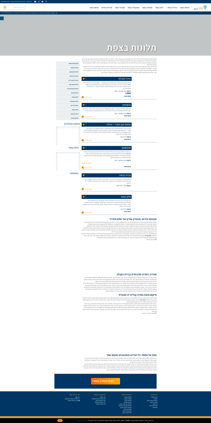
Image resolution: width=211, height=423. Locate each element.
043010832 (127, 116)
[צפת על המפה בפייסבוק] (46, 1)
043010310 (127, 139)
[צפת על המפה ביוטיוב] (42, 1)
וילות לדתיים (74, 106)
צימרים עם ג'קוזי (73, 85)
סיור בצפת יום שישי (100, 402)
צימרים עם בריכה (73, 80)
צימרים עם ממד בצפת (125, 404)
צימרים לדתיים (74, 76)
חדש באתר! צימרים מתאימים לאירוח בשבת (32, 13)
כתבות (155, 399)
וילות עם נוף (74, 93)
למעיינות (143, 300)
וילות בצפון (75, 97)
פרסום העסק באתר (152, 401)
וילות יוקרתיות (74, 101)
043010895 (127, 96)
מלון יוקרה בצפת (126, 413)
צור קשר (29, 2)
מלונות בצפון (74, 118)
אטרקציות (148, 236)
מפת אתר (154, 407)
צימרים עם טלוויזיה (72, 89)
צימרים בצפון (74, 114)
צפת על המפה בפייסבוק (71, 399)
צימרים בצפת (172, 8)
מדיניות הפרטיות (83, 420)
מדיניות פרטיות (153, 406)
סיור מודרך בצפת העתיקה (99, 399)
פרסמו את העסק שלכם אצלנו (53, 13)
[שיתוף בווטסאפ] (38, 1)
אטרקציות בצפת (133, 8)
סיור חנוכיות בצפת (101, 401)
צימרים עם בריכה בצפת (125, 406)
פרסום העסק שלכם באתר (18, 2)
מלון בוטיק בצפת (73, 64)
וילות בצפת (159, 8)
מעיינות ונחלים (107, 8)
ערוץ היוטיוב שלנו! (73, 401)
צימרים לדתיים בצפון (125, 407)
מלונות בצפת (184, 8)
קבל (60, 421)
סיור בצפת (103, 397)
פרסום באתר (94, 8)
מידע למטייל (154, 397)
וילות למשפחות (73, 72)
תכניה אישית (5, 2)
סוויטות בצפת (127, 402)
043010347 (127, 212)
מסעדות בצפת (147, 8)
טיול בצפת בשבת (101, 404)
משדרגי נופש (120, 8)
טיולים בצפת (128, 401)
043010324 (127, 167)
